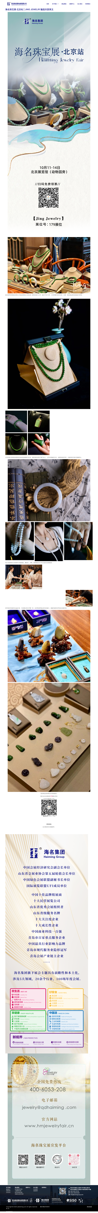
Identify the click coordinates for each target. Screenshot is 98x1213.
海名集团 (89, 1206)
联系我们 (87, 4)
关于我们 (54, 4)
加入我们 (79, 4)
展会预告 (64, 4)
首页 (48, 4)
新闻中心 (72, 4)
